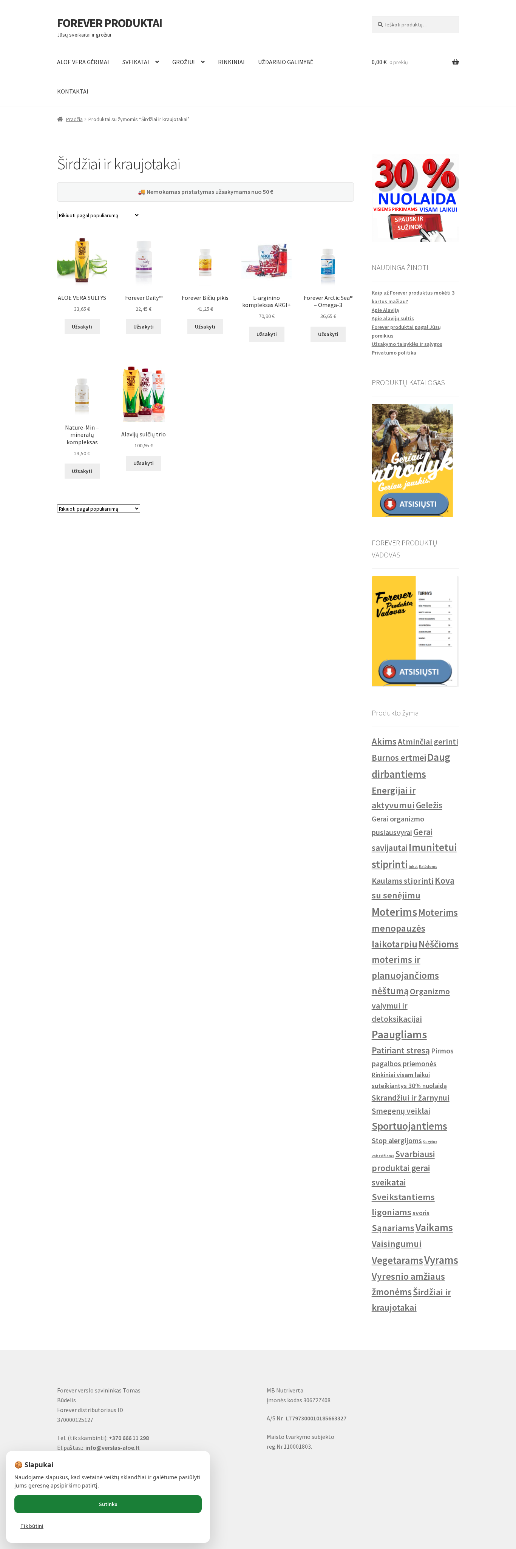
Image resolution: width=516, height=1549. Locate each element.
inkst (413, 866)
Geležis (429, 805)
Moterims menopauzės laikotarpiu (415, 928)
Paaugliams (399, 1034)
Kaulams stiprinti (403, 881)
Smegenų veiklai (401, 1111)
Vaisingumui (397, 1244)
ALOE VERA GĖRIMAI (83, 62)
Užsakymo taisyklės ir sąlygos (407, 344)
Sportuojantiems (409, 1126)
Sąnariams (393, 1228)
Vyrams (441, 1260)
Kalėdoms (428, 866)
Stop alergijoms (397, 1140)
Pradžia (74, 119)
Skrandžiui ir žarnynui (411, 1098)
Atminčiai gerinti (428, 742)
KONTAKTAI (72, 91)
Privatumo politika (394, 352)
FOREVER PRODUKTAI (109, 23)
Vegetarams (397, 1260)
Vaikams (434, 1227)
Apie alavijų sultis (393, 318)
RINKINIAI (231, 62)
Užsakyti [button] (82, 326)
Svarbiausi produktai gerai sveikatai (403, 1168)
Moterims (394, 912)
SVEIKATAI (135, 62)
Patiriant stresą (401, 1050)
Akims (384, 741)
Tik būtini (31, 1526)
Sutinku (108, 1504)
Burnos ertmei (399, 757)
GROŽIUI (183, 62)
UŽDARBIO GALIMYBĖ (285, 62)
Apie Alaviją (385, 310)
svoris (420, 1213)
